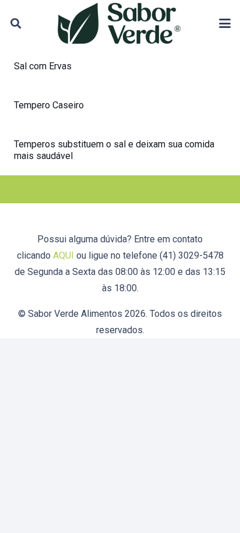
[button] (15, 23)
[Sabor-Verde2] (119, 23)
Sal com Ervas (43, 66)
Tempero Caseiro (49, 105)
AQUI (63, 255)
